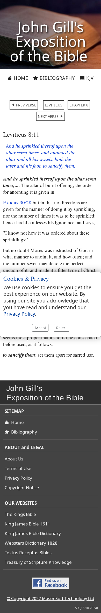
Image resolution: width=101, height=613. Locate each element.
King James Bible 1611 (27, 524)
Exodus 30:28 (17, 202)
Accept (40, 327)
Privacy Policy (18, 478)
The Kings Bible (20, 514)
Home (20, 78)
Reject (61, 327)
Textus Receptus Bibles (28, 553)
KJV (89, 78)
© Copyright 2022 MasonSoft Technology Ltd (50, 598)
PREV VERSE (25, 105)
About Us (14, 459)
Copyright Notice (22, 488)
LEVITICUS (53, 105)
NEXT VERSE (49, 116)
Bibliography (56, 78)
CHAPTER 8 (78, 105)
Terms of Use (18, 468)
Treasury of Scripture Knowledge (38, 562)
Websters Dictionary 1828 (31, 543)
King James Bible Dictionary (33, 533)
